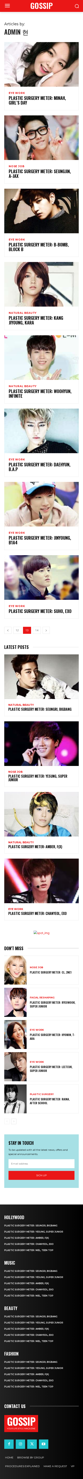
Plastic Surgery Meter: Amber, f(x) (35, 846)
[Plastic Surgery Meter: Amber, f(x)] (41, 814)
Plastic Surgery (42, 1094)
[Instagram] (20, 1444)
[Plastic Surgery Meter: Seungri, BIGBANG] (41, 676)
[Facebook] (9, 1444)
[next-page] (46, 630)
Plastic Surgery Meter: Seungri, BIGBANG (40, 709)
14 (36, 630)
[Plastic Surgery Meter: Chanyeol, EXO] (41, 881)
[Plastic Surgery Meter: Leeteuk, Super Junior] (15, 1066)
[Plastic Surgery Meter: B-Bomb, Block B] (41, 211)
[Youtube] (43, 1444)
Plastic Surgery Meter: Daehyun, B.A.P (39, 466)
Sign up (41, 1175)
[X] (32, 1444)
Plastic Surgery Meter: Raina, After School (50, 1101)
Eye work (17, 93)
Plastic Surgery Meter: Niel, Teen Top (28, 1250)
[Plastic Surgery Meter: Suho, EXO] (41, 577)
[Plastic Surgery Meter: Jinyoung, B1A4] (41, 504)
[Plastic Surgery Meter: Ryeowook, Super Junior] (15, 1002)
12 (17, 630)
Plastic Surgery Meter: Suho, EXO (40, 611)
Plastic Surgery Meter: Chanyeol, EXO (37, 913)
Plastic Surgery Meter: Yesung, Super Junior (37, 778)
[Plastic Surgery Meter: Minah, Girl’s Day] (41, 64)
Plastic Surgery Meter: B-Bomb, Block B (39, 246)
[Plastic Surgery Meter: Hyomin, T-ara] (15, 1034)
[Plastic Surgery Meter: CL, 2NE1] (15, 970)
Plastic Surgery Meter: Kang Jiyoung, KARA (36, 320)
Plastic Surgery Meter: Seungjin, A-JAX (40, 173)
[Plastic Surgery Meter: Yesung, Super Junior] (41, 743)
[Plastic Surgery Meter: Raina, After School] (15, 1099)
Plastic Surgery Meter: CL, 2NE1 (51, 972)
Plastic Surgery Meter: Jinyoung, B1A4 (40, 540)
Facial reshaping (42, 997)
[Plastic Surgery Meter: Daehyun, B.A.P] (41, 431)
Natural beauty (23, 313)
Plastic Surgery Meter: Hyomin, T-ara (52, 1036)
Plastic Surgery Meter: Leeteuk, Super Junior (51, 1068)
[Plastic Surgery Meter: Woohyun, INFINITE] (41, 357)
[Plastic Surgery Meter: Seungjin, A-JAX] (41, 137)
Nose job (16, 166)
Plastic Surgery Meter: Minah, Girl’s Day (37, 100)
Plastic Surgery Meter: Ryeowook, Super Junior (52, 1004)
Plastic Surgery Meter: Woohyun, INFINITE (40, 393)
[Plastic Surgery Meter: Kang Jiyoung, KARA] (41, 284)
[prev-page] (7, 630)
